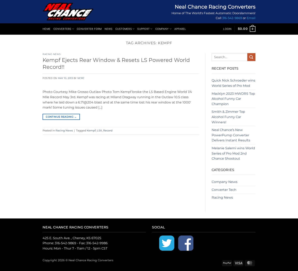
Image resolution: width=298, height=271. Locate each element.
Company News (224, 182)
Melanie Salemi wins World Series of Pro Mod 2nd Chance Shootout (233, 153)
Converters (62, 28)
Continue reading (61, 116)
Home (46, 28)
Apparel (180, 28)
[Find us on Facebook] (185, 243)
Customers (123, 28)
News (109, 28)
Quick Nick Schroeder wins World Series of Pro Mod (233, 83)
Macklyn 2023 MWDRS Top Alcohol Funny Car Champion (233, 99)
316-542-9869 (232, 18)
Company (162, 28)
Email (251, 18)
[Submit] (251, 57)
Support (143, 28)
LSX (99, 130)
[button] (227, 29)
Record (108, 130)
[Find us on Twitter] (166, 243)
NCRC (81, 78)
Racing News (52, 54)
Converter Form (89, 28)
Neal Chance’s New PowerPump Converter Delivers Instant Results (231, 135)
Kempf (91, 130)
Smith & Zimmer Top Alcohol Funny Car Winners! (228, 117)
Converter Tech (224, 190)
